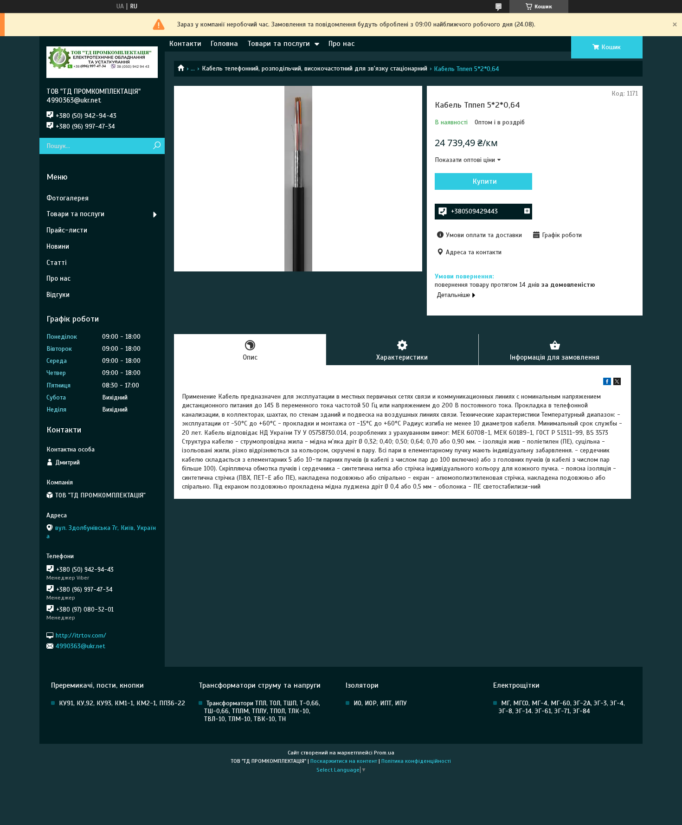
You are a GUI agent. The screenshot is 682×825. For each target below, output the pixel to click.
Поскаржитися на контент (343, 761)
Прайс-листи (66, 230)
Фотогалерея (67, 198)
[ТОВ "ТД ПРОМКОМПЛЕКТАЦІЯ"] (102, 61)
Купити (485, 181)
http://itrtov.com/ (81, 635)
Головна (224, 43)
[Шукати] (156, 146)
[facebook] (607, 383)
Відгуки (58, 294)
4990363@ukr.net (80, 646)
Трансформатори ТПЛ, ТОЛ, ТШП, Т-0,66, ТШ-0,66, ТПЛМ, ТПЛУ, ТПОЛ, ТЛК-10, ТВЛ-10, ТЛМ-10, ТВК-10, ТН (262, 711)
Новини (57, 246)
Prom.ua (384, 752)
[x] (617, 383)
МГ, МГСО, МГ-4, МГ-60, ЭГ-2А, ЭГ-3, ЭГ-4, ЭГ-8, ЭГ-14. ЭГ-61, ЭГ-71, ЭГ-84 (562, 707)
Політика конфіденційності (416, 761)
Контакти (185, 43)
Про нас (341, 43)
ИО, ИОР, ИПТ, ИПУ (380, 703)
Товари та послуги (278, 43)
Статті (56, 262)
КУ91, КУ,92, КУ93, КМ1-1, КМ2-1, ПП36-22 (122, 703)
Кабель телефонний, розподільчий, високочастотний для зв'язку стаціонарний (314, 68)
